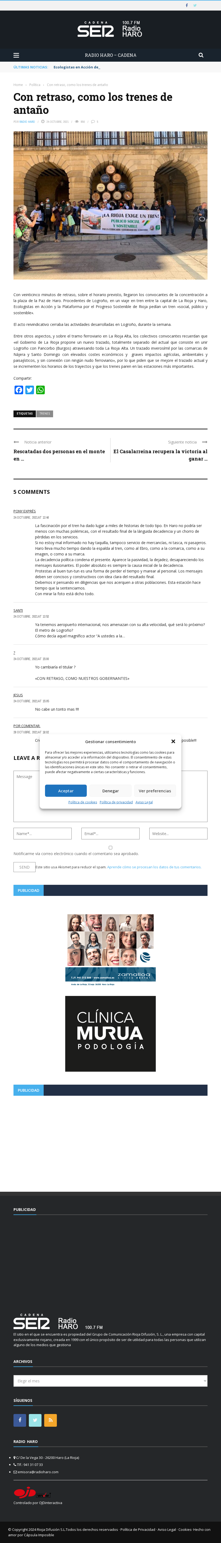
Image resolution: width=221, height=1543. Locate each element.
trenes (45, 413)
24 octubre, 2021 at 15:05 (31, 701)
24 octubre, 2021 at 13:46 (31, 517)
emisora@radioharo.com (38, 1471)
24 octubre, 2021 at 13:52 (31, 616)
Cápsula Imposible (39, 1534)
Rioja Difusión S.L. (51, 1529)
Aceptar (66, 790)
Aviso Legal (144, 802)
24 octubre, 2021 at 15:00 (31, 659)
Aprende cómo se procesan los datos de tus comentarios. (154, 867)
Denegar (110, 790)
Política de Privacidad (137, 1529)
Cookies (185, 1529)
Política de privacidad (116, 802)
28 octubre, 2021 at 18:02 (31, 732)
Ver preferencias (155, 790)
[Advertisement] (110, 1142)
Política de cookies (82, 802)
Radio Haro (27, 122)
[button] (173, 741)
